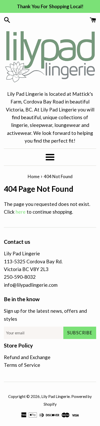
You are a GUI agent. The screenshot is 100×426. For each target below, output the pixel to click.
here (21, 212)
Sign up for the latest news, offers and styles (45, 314)
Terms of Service (22, 365)
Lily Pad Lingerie (55, 396)
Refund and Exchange (27, 357)
